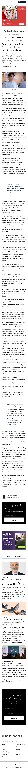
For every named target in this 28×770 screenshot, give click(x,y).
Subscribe (22, 1)
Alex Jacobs (13, 495)
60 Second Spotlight (16, 38)
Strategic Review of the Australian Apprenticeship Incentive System (13, 294)
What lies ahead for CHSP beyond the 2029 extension (12, 665)
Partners (18, 749)
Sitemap (18, 754)
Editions (14, 40)
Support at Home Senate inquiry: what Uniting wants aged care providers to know (13, 582)
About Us (4, 747)
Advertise (4, 754)
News (6, 38)
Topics (7, 40)
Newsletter (19, 752)
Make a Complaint (6, 752)
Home (3, 744)
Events (21, 40)
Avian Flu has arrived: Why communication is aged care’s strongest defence (13, 622)
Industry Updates (20, 744)
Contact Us (4, 749)
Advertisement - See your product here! (14, 5)
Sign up (14, 520)
